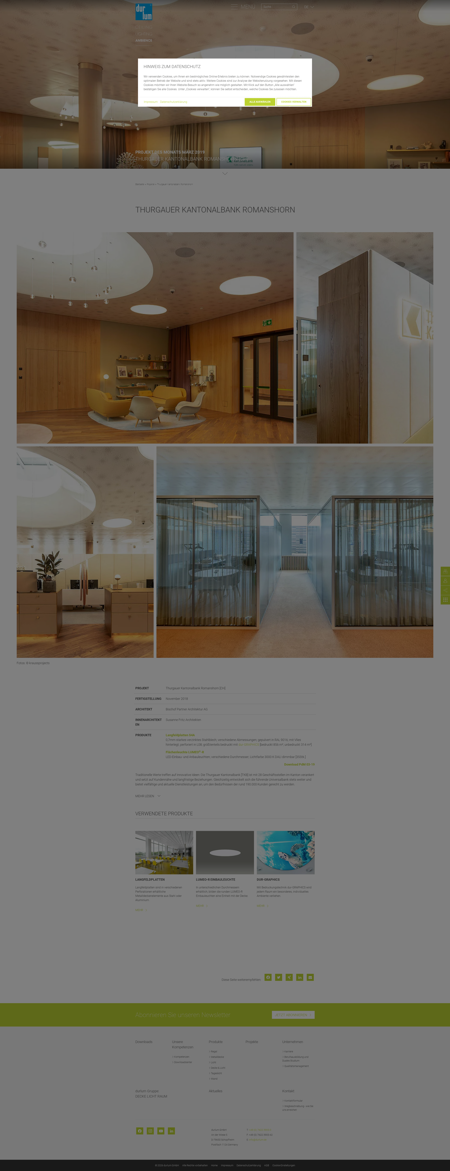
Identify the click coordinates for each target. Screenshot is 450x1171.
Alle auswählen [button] (260, 101)
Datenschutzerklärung (173, 102)
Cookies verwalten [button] (293, 101)
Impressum (151, 102)
